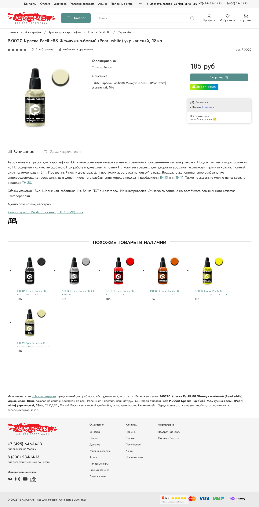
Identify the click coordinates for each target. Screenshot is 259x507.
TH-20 (26, 182)
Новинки (131, 432)
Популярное (133, 444)
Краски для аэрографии (65, 32)
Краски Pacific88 (99, 32)
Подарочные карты (169, 432)
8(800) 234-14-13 (237, 3)
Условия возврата (82, 4)
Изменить (208, 107)
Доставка (60, 4)
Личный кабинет (99, 470)
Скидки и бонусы (168, 438)
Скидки (130, 438)
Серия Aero (125, 32)
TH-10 (164, 177)
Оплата (45, 4)
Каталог (80, 18)
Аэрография (33, 32)
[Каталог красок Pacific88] (12, 220)
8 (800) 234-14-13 (23, 457)
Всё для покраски (44, 396)
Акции (102, 4)
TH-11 (179, 177)
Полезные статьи (122, 4)
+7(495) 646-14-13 (210, 3)
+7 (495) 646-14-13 (25, 444)
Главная (13, 32)
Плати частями (98, 476)
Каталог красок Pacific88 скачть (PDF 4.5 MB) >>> (45, 212)
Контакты (30, 4)
